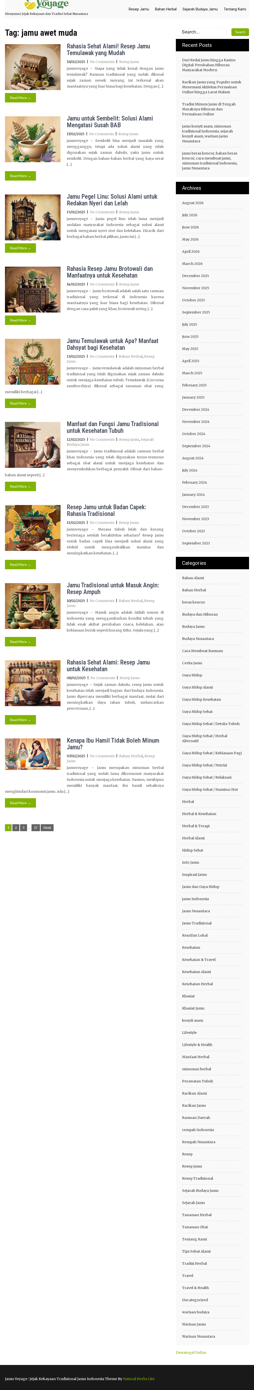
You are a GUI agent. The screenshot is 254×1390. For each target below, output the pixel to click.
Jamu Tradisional (197, 923)
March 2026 (192, 263)
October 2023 (193, 531)
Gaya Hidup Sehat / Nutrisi (204, 765)
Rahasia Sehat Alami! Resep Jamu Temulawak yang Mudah (108, 50)
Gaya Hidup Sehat (197, 711)
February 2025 (194, 385)
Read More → (20, 97)
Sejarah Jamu (193, 1202)
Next (47, 827)
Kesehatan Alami (196, 972)
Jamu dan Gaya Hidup (200, 887)
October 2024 (193, 434)
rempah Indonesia (198, 1130)
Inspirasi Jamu (194, 874)
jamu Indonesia (195, 899)
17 (35, 827)
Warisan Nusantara (198, 1336)
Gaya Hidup (192, 675)
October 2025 (193, 300)
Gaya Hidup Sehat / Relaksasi (206, 777)
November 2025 (195, 288)
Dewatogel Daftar (191, 1352)
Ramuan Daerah (196, 1117)
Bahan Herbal (166, 9)
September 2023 (196, 543)
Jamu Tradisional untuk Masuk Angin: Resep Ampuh (113, 589)
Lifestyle (189, 1032)
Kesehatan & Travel (199, 959)
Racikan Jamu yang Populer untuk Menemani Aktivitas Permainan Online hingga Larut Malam (211, 87)
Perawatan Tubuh (197, 1081)
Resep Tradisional (197, 1178)
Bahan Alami (193, 578)
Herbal (188, 801)
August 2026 (193, 203)
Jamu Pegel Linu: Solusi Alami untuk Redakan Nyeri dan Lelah (112, 200)
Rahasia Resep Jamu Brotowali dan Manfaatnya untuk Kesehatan (110, 272)
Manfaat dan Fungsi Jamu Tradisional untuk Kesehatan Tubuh (113, 427)
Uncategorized (195, 1300)
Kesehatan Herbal (197, 984)
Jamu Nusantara (196, 911)
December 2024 (195, 409)
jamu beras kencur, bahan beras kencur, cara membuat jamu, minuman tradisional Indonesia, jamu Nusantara (209, 160)
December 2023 (195, 507)
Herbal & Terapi (196, 826)
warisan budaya (195, 1312)
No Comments (102, 62)
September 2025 (196, 312)
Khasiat (188, 996)
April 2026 (191, 251)
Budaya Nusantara (198, 638)
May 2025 (190, 349)
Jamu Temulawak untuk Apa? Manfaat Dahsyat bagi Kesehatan (113, 344)
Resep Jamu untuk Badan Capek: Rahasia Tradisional (106, 511)
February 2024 (194, 482)
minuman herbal (196, 1069)
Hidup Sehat (192, 850)
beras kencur (193, 602)
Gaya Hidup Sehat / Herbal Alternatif (204, 738)
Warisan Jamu (194, 1324)
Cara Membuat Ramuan (202, 651)
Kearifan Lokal (195, 935)
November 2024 (196, 421)
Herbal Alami (193, 838)
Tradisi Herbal (194, 1263)
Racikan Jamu (194, 1105)
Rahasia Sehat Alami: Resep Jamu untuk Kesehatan (108, 666)
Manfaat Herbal (195, 1057)
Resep (187, 1154)
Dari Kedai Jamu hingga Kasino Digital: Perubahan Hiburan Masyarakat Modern (209, 65)
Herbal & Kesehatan (199, 814)
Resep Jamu (139, 9)
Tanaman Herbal (197, 1215)
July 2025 (189, 324)
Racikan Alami (194, 1093)
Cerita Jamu (192, 663)
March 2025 (192, 373)
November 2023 (195, 519)
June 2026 (190, 227)
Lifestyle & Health (197, 1044)
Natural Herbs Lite (139, 1379)
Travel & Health (195, 1288)
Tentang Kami (235, 9)
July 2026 (189, 215)
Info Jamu (190, 862)
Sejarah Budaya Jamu (200, 9)
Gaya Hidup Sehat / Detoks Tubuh (211, 724)
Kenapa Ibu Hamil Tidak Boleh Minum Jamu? (113, 744)
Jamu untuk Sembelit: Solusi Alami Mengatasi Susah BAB (110, 122)
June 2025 (190, 336)
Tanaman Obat (195, 1227)
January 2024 (193, 494)
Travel (187, 1275)
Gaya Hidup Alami (197, 687)
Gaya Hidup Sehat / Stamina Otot (210, 789)
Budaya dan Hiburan (200, 614)
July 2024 (189, 470)
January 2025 (193, 397)
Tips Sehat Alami (196, 1251)
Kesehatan (191, 947)
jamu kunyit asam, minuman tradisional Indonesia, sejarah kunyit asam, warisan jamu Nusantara (207, 133)
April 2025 (190, 361)
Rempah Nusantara (198, 1142)
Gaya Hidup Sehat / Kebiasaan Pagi (212, 753)
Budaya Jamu (193, 626)
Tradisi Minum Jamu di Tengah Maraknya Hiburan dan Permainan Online (209, 109)
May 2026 (190, 239)
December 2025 (195, 276)
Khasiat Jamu (193, 1008)
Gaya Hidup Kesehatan (201, 699)
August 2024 (193, 458)
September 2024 (196, 446)
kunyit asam (192, 1020)
